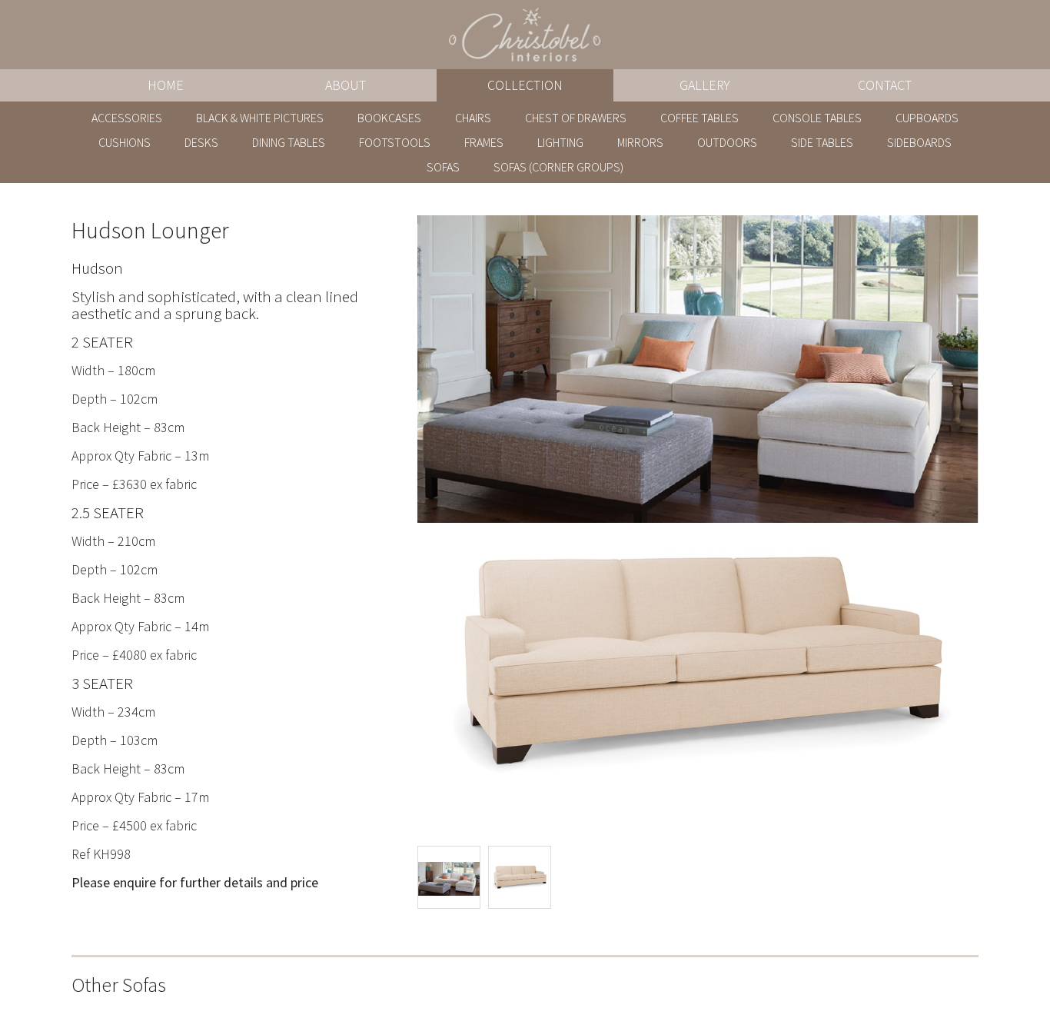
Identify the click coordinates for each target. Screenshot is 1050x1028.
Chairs (473, 117)
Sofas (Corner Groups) (558, 167)
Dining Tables (288, 142)
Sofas (443, 167)
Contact (885, 85)
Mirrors (640, 142)
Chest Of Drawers (575, 117)
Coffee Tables (699, 117)
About (345, 85)
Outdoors (727, 142)
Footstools (394, 142)
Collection (525, 85)
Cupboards (927, 117)
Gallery (705, 85)
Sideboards (919, 142)
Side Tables (822, 142)
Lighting (560, 142)
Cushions (124, 142)
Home (166, 85)
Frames (483, 142)
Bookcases (389, 117)
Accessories (126, 117)
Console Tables (817, 117)
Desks (201, 142)
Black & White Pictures (260, 117)
